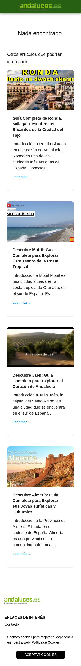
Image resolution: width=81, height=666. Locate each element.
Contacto (11, 624)
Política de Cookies (46, 642)
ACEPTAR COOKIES (41, 655)
